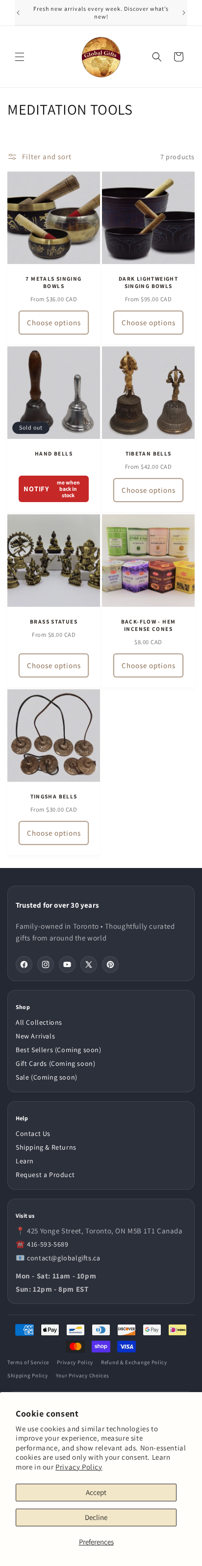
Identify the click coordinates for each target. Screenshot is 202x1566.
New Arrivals (35, 1036)
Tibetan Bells (149, 453)
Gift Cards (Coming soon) (55, 1063)
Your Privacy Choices (82, 1375)
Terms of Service (28, 1362)
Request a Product (45, 1174)
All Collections (39, 1022)
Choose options (54, 322)
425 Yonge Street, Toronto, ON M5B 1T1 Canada (104, 1230)
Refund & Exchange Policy (134, 1362)
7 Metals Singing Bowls (53, 282)
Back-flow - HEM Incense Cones (148, 625)
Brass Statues (53, 621)
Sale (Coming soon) (46, 1077)
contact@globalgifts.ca (63, 1257)
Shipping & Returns (46, 1147)
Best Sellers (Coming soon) (58, 1049)
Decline (96, 1517)
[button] (19, 57)
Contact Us (33, 1133)
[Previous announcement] (18, 13)
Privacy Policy (78, 1466)
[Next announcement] (184, 13)
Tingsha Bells (53, 796)
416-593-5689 (47, 1244)
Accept (96, 1492)
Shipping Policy (27, 1375)
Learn (25, 1160)
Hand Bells (54, 453)
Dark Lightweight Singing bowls (148, 282)
